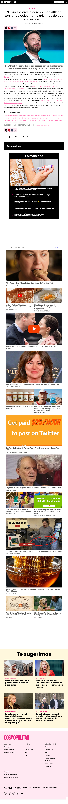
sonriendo (37, 137)
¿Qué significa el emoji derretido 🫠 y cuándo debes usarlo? (32, 202)
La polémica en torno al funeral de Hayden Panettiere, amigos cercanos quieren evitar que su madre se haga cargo (18, 718)
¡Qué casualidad (37, 86)
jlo (6, 137)
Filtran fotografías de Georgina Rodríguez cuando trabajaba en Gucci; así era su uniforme (32, 214)
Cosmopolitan (38, 23)
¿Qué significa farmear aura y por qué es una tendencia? (34, 208)
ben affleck (15, 137)
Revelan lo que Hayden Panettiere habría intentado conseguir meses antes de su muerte (49, 683)
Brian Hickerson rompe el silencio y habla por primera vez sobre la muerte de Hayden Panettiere (49, 717)
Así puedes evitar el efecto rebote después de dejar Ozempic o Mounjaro (32, 195)
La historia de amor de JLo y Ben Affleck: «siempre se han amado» (25, 116)
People (6, 77)
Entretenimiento (34, 9)
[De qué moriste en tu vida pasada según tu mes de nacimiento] (18, 668)
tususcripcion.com (42, 125)
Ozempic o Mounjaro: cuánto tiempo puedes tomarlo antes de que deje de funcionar (33, 189)
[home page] (10, 2)
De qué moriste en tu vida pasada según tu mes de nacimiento (17, 682)
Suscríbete (59, 2)
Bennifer (26, 137)
